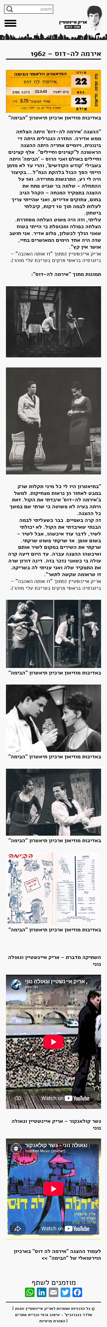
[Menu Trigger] (10, 23)
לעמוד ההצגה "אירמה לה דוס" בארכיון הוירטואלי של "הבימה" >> (57, 1255)
